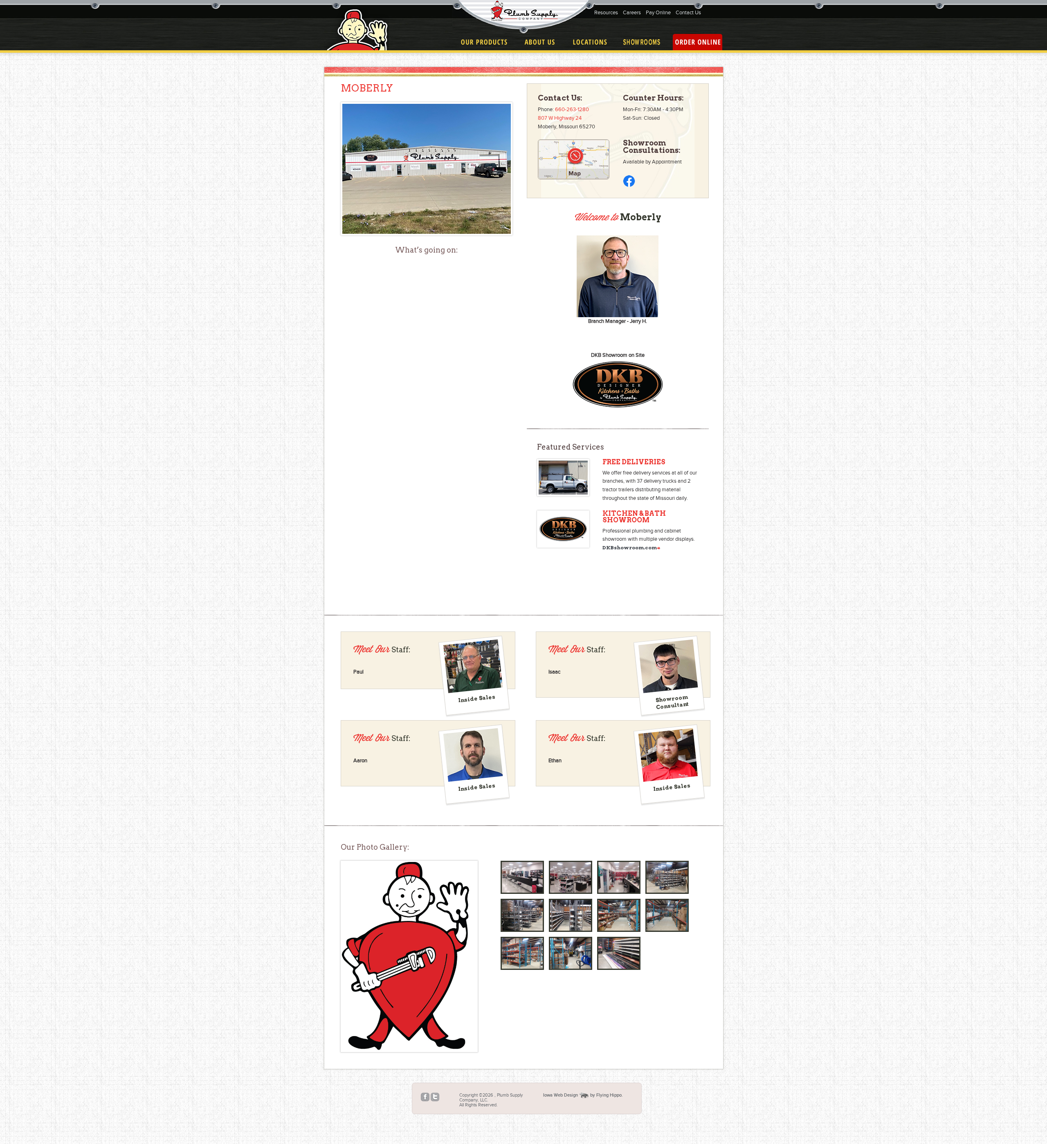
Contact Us (688, 12)
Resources (606, 12)
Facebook (425, 1097)
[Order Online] (697, 42)
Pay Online (658, 12)
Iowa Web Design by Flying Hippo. (583, 1095)
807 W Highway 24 (560, 118)
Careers (632, 12)
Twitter (435, 1097)
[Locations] (589, 42)
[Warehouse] (667, 877)
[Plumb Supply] (523, 17)
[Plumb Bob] (408, 956)
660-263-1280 (572, 109)
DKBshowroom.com (629, 547)
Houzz (444, 1097)
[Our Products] (484, 42)
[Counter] (522, 877)
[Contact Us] (642, 42)
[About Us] (539, 42)
